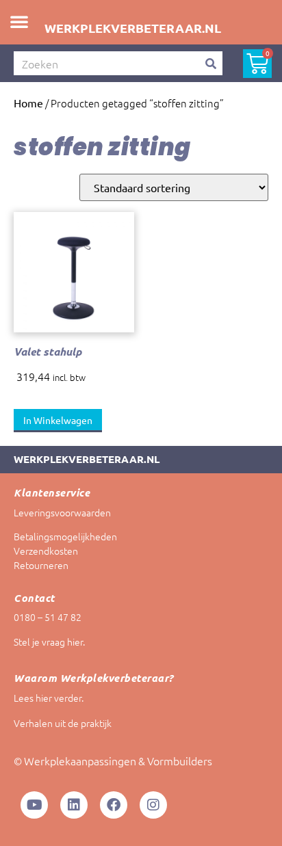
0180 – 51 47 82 (47, 617)
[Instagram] (153, 805)
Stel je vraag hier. (49, 641)
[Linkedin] (74, 805)
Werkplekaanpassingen (80, 760)
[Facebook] (113, 805)
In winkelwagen (57, 420)
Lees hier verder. (49, 697)
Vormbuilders (179, 760)
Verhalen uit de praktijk (63, 723)
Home (28, 102)
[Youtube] (34, 805)
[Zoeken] (210, 63)
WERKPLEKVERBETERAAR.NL (132, 28)
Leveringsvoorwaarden (62, 512)
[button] (19, 21)
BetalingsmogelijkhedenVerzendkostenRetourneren (65, 550)
